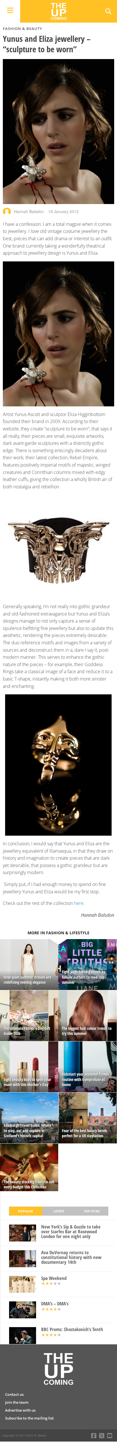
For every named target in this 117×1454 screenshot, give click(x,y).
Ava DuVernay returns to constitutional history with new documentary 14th (71, 1257)
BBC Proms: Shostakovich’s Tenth (72, 1329)
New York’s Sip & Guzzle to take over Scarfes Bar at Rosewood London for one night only (71, 1232)
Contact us (14, 1394)
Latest (58, 1211)
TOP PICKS (92, 1211)
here (78, 903)
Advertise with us (20, 1410)
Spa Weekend (53, 1278)
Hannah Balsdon (29, 211)
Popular (25, 1211)
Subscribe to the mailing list (29, 1418)
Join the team (16, 1402)
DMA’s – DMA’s (54, 1303)
